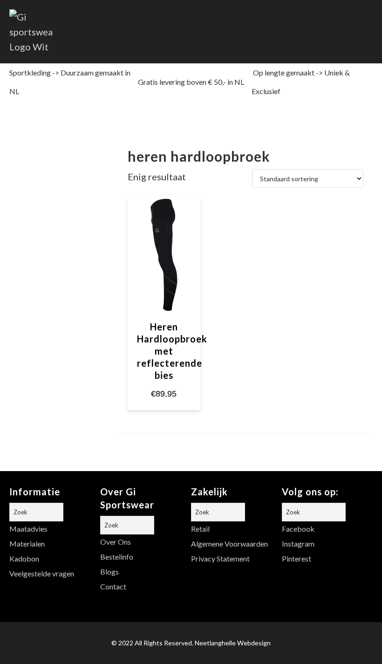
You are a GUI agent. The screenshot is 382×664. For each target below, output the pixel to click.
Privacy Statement (220, 558)
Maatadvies (28, 528)
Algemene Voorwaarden (229, 543)
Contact (113, 586)
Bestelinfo (116, 556)
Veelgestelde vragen (41, 573)
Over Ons (115, 541)
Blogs (109, 571)
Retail (200, 528)
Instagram (298, 543)
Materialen (27, 543)
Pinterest (296, 558)
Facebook (298, 528)
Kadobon (24, 558)
